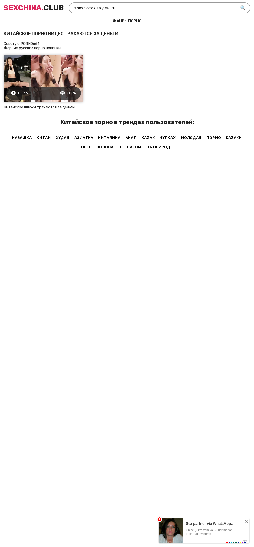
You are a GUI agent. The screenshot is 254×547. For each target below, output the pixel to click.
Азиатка (83, 138)
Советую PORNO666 (22, 43)
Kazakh (234, 138)
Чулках (168, 138)
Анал (131, 138)
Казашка (22, 138)
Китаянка (109, 138)
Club (34, 7)
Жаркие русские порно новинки (32, 48)
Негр (86, 147)
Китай (44, 138)
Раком (134, 147)
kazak (148, 138)
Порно (213, 138)
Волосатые (109, 147)
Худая (63, 138)
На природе (159, 147)
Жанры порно (127, 21)
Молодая (191, 138)
